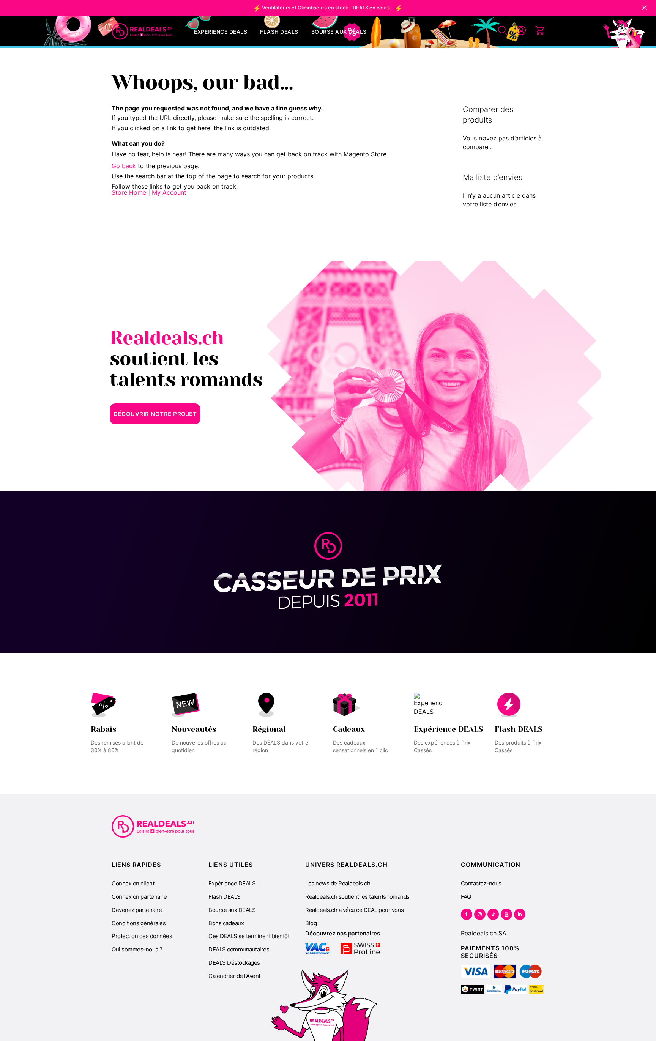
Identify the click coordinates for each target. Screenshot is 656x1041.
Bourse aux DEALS (231, 909)
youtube (506, 914)
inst (480, 914)
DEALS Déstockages (234, 962)
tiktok (493, 914)
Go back (124, 166)
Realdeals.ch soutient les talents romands (357, 896)
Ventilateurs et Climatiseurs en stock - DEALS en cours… (328, 8)
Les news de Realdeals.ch (337, 883)
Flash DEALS (224, 896)
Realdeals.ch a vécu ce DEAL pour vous (354, 909)
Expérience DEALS (231, 883)
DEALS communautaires (238, 949)
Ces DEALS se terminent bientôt (248, 936)
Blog (311, 923)
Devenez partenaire (137, 909)
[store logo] (142, 31)
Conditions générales (139, 923)
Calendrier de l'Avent (234, 976)
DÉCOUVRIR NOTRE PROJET (155, 413)
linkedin (519, 914)
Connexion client (133, 883)
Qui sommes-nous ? (137, 949)
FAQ (466, 896)
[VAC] (317, 948)
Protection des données (142, 936)
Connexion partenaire (139, 896)
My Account (169, 192)
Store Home (129, 192)
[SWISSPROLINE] (360, 948)
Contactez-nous (481, 883)
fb (466, 914)
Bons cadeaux (226, 923)
